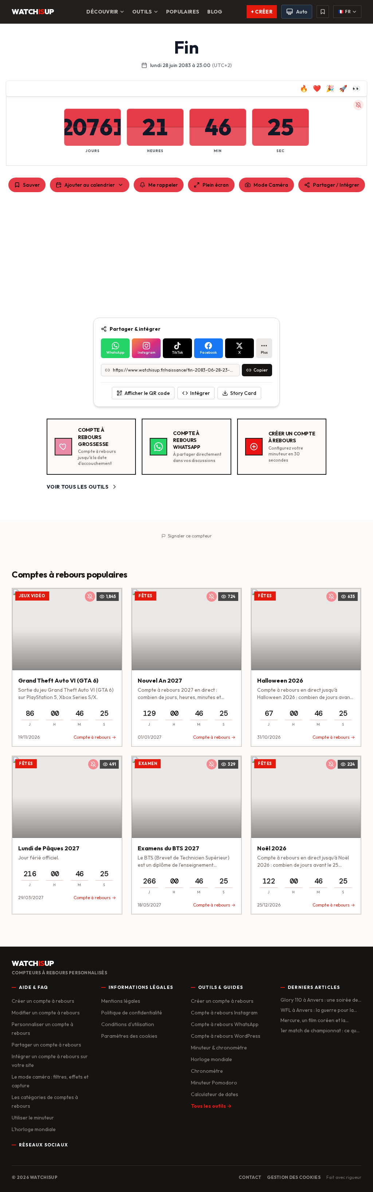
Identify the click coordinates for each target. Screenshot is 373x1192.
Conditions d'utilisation (127, 1024)
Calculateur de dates (214, 1094)
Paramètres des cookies (129, 1036)
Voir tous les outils (78, 487)
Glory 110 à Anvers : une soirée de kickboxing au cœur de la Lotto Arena (319, 1000)
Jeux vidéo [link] (32, 595)
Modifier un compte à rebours (46, 1012)
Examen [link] (147, 763)
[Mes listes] (323, 11)
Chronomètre (207, 1071)
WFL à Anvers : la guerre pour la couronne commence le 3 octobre (319, 1010)
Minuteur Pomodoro (214, 1082)
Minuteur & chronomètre (219, 1047)
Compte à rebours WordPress (225, 1036)
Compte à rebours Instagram (224, 1012)
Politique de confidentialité (131, 1012)
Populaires (183, 11)
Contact (250, 1177)
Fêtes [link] (145, 595)
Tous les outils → (211, 1106)
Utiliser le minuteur (33, 1117)
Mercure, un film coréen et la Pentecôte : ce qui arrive (312, 1020)
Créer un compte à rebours (43, 1001)
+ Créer (261, 11)
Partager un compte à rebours (46, 1044)
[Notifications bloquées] (358, 105)
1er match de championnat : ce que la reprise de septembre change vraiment (319, 1030)
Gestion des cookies (294, 1177)
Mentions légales (120, 1001)
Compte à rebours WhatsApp (225, 1024)
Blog (214, 11)
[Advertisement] (186, 255)
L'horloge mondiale (34, 1129)
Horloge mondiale (211, 1059)
